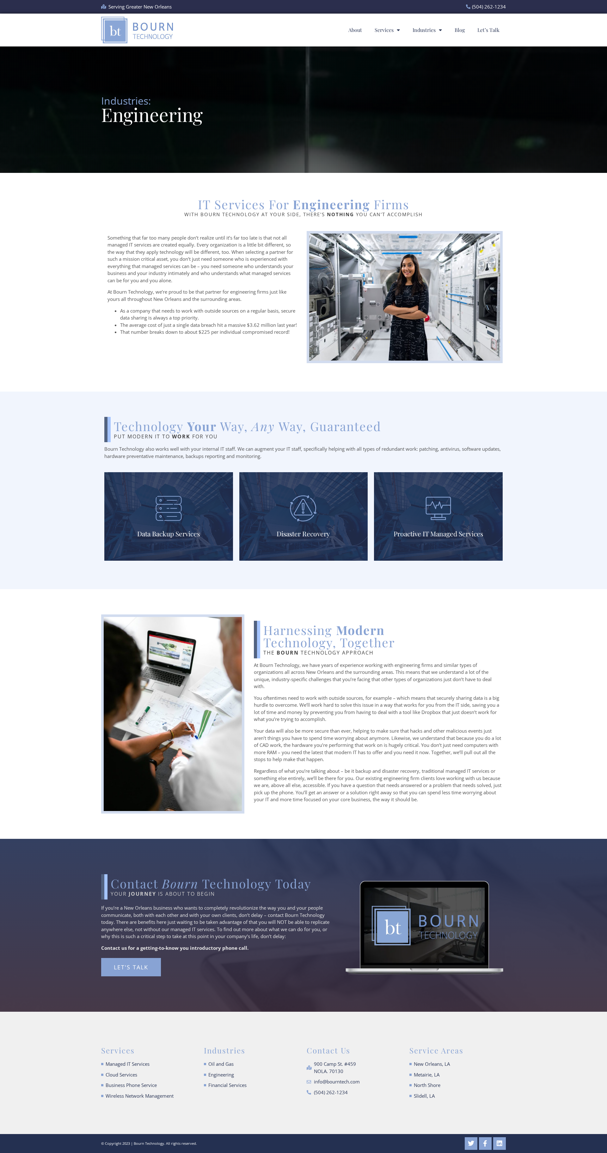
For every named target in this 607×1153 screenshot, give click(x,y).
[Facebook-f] (485, 1143)
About (355, 30)
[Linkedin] (499, 1143)
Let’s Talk (488, 30)
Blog (460, 30)
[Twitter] (471, 1143)
